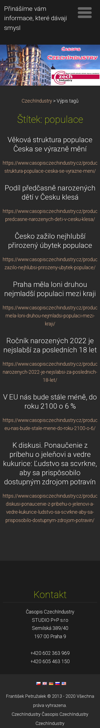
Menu (84, 12)
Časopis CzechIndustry (65, 714)
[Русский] (57, 683)
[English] (44, 683)
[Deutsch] (51, 683)
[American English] (64, 683)
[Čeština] (38, 683)
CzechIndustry (37, 101)
